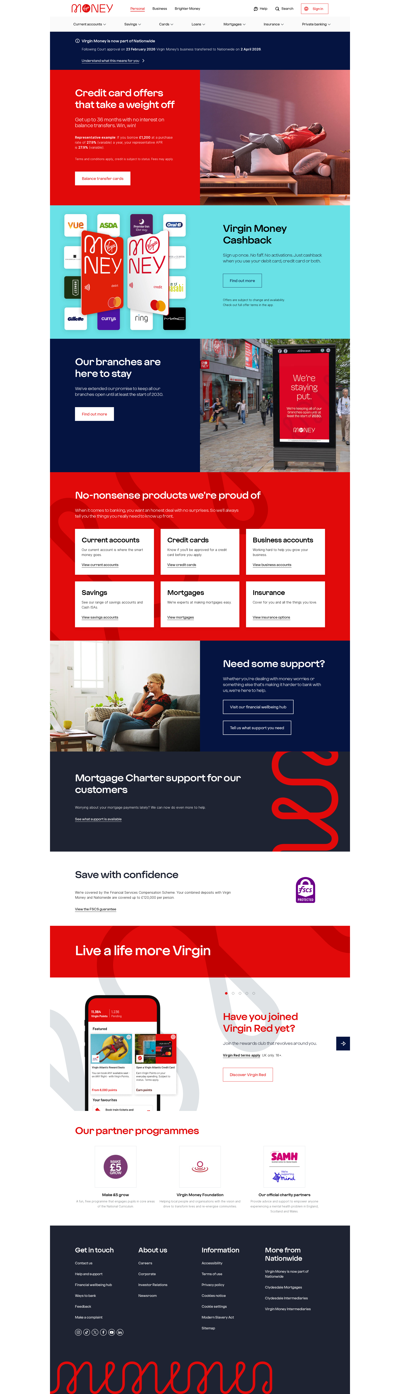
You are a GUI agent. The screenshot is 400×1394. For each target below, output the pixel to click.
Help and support (88, 1274)
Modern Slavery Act (218, 1317)
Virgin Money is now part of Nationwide (287, 1273)
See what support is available (98, 819)
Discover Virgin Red (248, 1074)
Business (159, 8)
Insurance (272, 24)
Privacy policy (213, 1285)
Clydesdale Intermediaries (286, 1298)
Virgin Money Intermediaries (288, 1309)
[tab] (226, 993)
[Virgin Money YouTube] (111, 1332)
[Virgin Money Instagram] (78, 1332)
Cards (164, 24)
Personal (137, 8)
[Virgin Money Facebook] (103, 1332)
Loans (196, 24)
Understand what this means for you (110, 61)
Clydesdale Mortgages (283, 1287)
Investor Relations (153, 1284)
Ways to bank (85, 1295)
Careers (145, 1263)
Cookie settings (214, 1306)
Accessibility (212, 1263)
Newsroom (147, 1295)
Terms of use (212, 1274)
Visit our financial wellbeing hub (258, 707)
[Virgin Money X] (95, 1332)
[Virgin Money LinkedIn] (120, 1332)
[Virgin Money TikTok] (86, 1332)
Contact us (83, 1263)
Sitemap (208, 1328)
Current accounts (87, 24)
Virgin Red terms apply (241, 1055)
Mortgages (233, 24)
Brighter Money (187, 8)
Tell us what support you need (257, 727)
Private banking (314, 24)
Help (263, 8)
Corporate (147, 1274)
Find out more (246, 280)
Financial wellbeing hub (93, 1285)
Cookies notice (214, 1295)
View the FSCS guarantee (95, 909)
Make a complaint (88, 1317)
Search (287, 8)
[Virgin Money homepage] (94, 8)
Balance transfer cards (103, 178)
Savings (130, 24)
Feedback (83, 1306)
